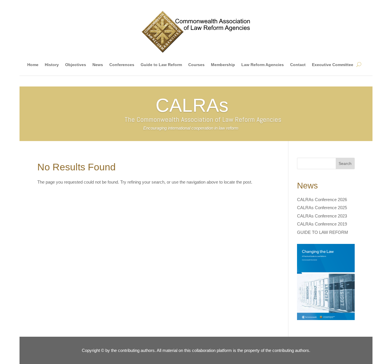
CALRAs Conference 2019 (322, 224)
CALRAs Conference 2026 (322, 199)
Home (32, 64)
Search (345, 163)
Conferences (121, 64)
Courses (196, 64)
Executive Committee (332, 64)
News (97, 64)
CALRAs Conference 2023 (322, 215)
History (52, 64)
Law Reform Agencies (262, 64)
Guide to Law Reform (161, 64)
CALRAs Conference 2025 (322, 207)
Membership (223, 64)
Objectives (75, 64)
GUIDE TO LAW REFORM (322, 232)
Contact (298, 64)
